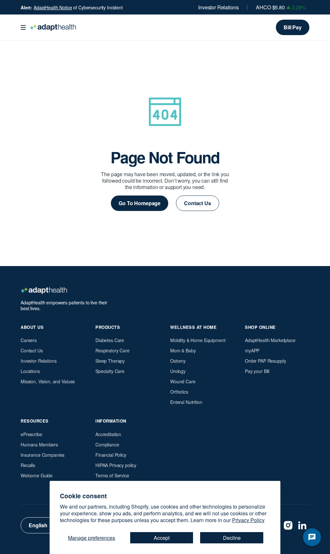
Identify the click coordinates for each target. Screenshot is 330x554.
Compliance (107, 444)
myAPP (252, 350)
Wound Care (183, 381)
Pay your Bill (257, 371)
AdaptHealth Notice (53, 7)
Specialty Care (109, 371)
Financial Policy (110, 455)
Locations (30, 371)
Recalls (28, 465)
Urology (178, 371)
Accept (162, 537)
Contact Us (32, 350)
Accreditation (108, 434)
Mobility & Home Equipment (198, 340)
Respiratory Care (112, 350)
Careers (29, 340)
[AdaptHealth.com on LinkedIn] (302, 525)
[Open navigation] (23, 27)
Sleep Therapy (110, 361)
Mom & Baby (183, 350)
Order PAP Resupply (265, 361)
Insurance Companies (42, 455)
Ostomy (178, 361)
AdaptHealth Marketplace (270, 340)
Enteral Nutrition (186, 402)
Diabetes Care (109, 340)
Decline (232, 537)
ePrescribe (31, 434)
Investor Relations (218, 7)
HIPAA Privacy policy (115, 465)
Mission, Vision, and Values (48, 381)
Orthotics (179, 391)
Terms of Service (112, 475)
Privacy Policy (248, 520)
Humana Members (39, 444)
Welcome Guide (37, 475)
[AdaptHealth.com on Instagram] (288, 525)
